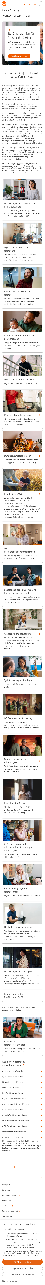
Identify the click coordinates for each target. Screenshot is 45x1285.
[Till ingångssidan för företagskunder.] (4, 3)
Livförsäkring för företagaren (14, 1082)
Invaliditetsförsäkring (10, 1088)
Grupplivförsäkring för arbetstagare (16, 1115)
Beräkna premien (19, 56)
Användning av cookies (10, 1195)
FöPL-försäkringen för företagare (15, 1121)
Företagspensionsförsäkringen (14, 1132)
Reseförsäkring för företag (12, 1093)
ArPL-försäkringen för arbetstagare (16, 1126)
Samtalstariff (7, 1206)
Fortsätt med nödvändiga (22, 1274)
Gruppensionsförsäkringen (12, 1137)
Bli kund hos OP (8, 1216)
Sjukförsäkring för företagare (14, 1110)
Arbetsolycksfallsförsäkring (13, 1071)
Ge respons (6, 1190)
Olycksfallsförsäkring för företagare (16, 1104)
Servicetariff (6, 1201)
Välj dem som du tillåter (22, 1268)
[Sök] (23, 3)
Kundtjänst (6, 1185)
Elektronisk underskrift (10, 1211)
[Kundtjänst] (29, 3)
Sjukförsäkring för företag (12, 1077)
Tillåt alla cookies (22, 1262)
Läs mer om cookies (9, 1281)
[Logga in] (35, 3)
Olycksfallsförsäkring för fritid (14, 1099)
